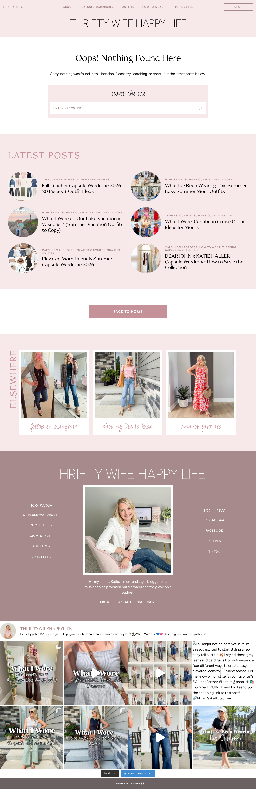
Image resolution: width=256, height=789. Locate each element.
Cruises (171, 215)
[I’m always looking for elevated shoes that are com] (160, 737)
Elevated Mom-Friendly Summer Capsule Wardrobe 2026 (77, 262)
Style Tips (190, 249)
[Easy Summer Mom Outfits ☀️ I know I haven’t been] (224, 737)
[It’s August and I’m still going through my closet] (96, 673)
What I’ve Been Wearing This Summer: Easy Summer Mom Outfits (206, 188)
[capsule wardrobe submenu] (59, 515)
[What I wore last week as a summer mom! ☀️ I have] (96, 737)
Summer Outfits (198, 179)
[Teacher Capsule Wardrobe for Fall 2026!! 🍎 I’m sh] (160, 673)
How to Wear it (211, 247)
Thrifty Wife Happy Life (128, 23)
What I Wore (223, 179)
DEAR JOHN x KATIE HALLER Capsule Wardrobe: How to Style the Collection (204, 261)
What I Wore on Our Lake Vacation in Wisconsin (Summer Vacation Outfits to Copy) (82, 224)
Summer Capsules (91, 250)
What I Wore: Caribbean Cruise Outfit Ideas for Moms (205, 224)
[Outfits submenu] (49, 546)
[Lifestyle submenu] (50, 557)
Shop (238, 6)
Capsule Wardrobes (58, 179)
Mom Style (174, 179)
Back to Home (128, 311)
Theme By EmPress (130, 783)
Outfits (185, 215)
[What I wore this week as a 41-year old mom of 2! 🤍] (31, 673)
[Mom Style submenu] (52, 536)
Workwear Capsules (93, 179)
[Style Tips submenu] (51, 525)
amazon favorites (201, 426)
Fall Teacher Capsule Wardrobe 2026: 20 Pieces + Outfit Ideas (82, 188)
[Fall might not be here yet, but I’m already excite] (224, 673)
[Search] (200, 108)
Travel (95, 212)
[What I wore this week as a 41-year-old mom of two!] (31, 737)
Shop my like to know (127, 426)
